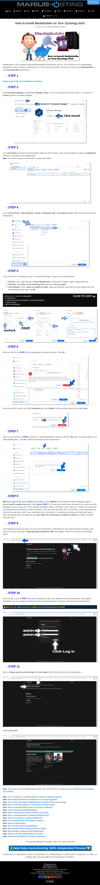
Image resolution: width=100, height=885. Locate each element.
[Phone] (51, 876)
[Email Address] (54, 876)
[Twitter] (45, 876)
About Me (18, 11)
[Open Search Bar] (56, 16)
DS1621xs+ (69, 11)
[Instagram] (60, 876)
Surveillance (48, 11)
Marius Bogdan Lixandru (50, 866)
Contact (36, 11)
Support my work (51, 864)
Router (59, 11)
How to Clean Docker (16, 823)
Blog (28, 11)
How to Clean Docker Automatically (22, 826)
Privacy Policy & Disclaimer (54, 874)
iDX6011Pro (81, 11)
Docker (92, 11)
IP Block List (49, 16)
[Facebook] (42, 876)
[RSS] (48, 876)
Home (9, 11)
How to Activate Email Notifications (22, 810)
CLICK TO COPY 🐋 (84, 296)
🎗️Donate (93, 2)
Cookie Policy (42, 874)
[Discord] (39, 876)
